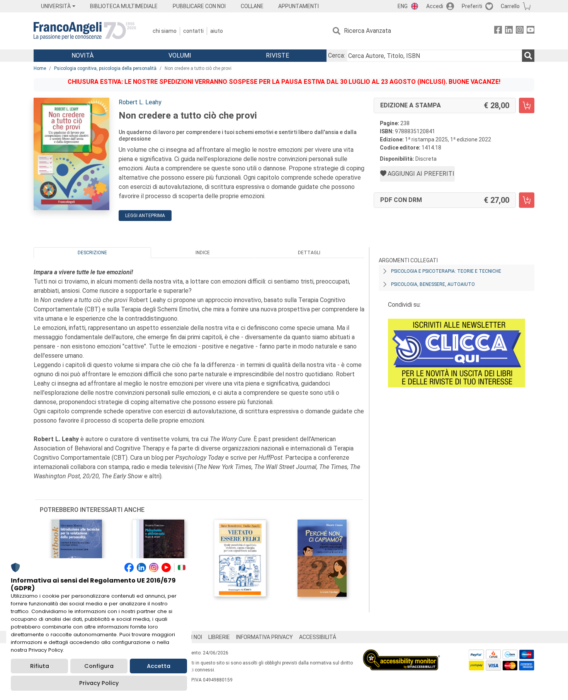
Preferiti (472, 6)
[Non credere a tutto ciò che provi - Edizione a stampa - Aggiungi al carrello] (526, 105)
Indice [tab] (203, 252)
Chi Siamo (165, 31)
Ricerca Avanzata (367, 30)
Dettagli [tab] (309, 252)
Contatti (193, 31)
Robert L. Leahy (140, 102)
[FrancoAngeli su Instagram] (520, 31)
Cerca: (336, 55)
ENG (403, 6)
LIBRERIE (219, 637)
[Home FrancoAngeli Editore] (85, 30)
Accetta (158, 666)
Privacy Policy (99, 683)
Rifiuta (39, 666)
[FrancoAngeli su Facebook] (498, 31)
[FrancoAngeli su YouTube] (530, 31)
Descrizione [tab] (92, 252)
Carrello (510, 6)
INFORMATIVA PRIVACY (264, 637)
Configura (99, 666)
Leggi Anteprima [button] (145, 215)
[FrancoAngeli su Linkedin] (509, 31)
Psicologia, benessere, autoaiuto (433, 284)
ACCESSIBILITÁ (317, 637)
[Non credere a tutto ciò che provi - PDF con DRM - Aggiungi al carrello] (526, 200)
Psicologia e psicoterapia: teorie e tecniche (446, 271)
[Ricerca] (528, 55)
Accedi (434, 6)
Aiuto (216, 31)
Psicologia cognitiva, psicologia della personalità (105, 68)
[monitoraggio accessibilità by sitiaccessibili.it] (401, 654)
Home (40, 68)
